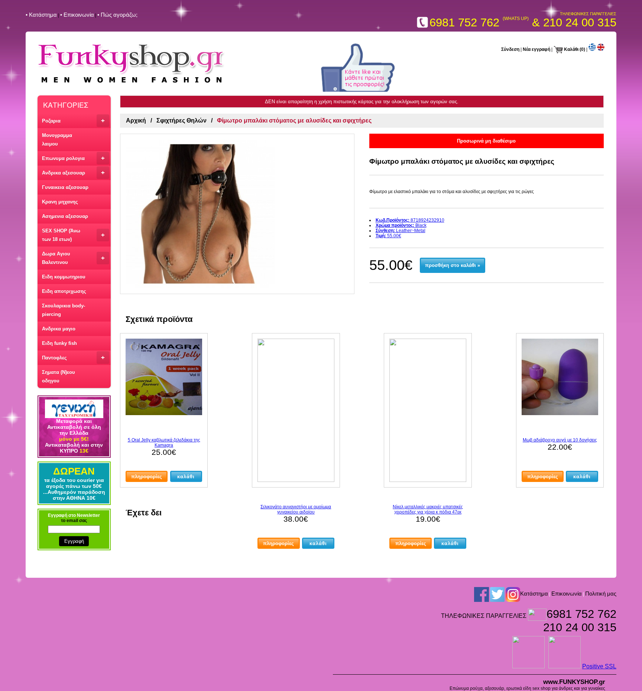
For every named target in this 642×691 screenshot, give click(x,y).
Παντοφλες (73, 357)
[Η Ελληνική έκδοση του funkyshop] (592, 49)
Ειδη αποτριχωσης (64, 291)
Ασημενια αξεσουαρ (65, 216)
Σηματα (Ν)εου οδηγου (58, 376)
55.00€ (388, 235)
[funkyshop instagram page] (513, 594)
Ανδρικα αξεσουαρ (73, 172)
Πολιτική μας (600, 593)
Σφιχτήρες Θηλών (181, 120)
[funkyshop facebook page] (481, 594)
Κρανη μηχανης (60, 202)
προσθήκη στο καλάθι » (452, 265)
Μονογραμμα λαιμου (57, 140)
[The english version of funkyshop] (600, 49)
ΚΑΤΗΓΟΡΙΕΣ (65, 105)
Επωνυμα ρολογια (73, 158)
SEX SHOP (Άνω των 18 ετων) (73, 235)
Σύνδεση (510, 49)
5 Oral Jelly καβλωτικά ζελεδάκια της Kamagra (164, 442)
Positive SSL (599, 666)
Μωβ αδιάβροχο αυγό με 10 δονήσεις (560, 440)
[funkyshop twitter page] (497, 594)
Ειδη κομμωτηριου (63, 277)
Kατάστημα (534, 593)
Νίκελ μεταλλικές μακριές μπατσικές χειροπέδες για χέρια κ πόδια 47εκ (428, 509)
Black (401, 225)
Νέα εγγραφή (536, 49)
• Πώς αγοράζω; (117, 15)
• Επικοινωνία (77, 15)
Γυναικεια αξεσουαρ (65, 187)
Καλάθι (571, 49)
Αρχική (136, 120)
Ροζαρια (73, 120)
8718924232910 (410, 220)
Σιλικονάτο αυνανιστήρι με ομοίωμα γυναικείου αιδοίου (295, 509)
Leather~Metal (400, 230)
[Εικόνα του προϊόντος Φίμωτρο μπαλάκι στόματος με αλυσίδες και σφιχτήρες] (237, 214)
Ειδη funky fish (59, 343)
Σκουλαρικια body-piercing (63, 310)
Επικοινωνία (566, 593)
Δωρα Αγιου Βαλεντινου (73, 258)
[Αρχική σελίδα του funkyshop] (131, 84)
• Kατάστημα (41, 15)
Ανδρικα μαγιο (58, 329)
